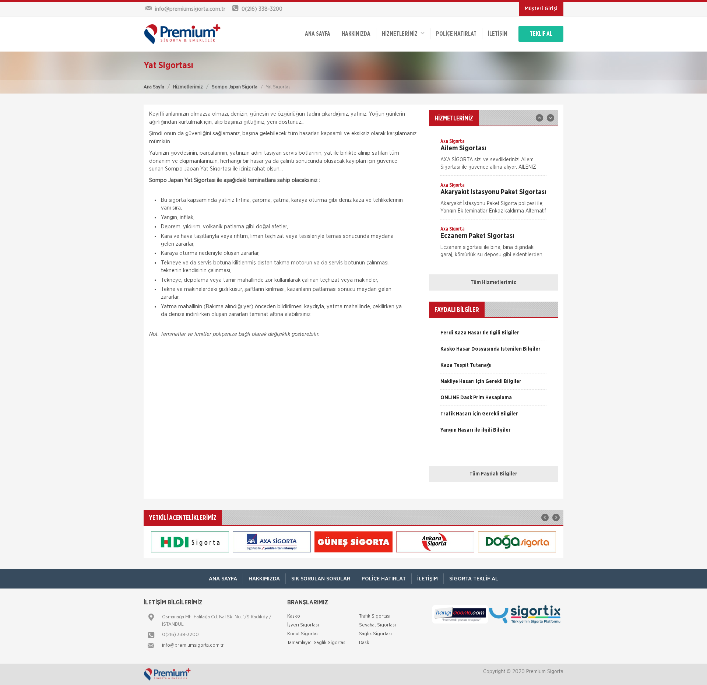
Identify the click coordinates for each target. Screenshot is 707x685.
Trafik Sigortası (374, 616)
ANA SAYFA (317, 34)
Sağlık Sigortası (375, 634)
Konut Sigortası (303, 634)
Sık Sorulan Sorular (320, 579)
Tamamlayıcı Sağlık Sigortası (317, 642)
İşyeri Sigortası (303, 625)
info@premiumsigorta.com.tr (193, 645)
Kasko (293, 616)
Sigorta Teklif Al (473, 579)
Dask (364, 642)
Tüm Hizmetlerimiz (493, 282)
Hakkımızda (356, 34)
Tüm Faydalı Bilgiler (493, 474)
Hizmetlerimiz (188, 87)
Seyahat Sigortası (377, 625)
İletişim (497, 34)
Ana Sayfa (154, 87)
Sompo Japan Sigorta (234, 87)
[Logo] (191, 33)
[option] (493, 156)
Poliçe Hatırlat (456, 34)
